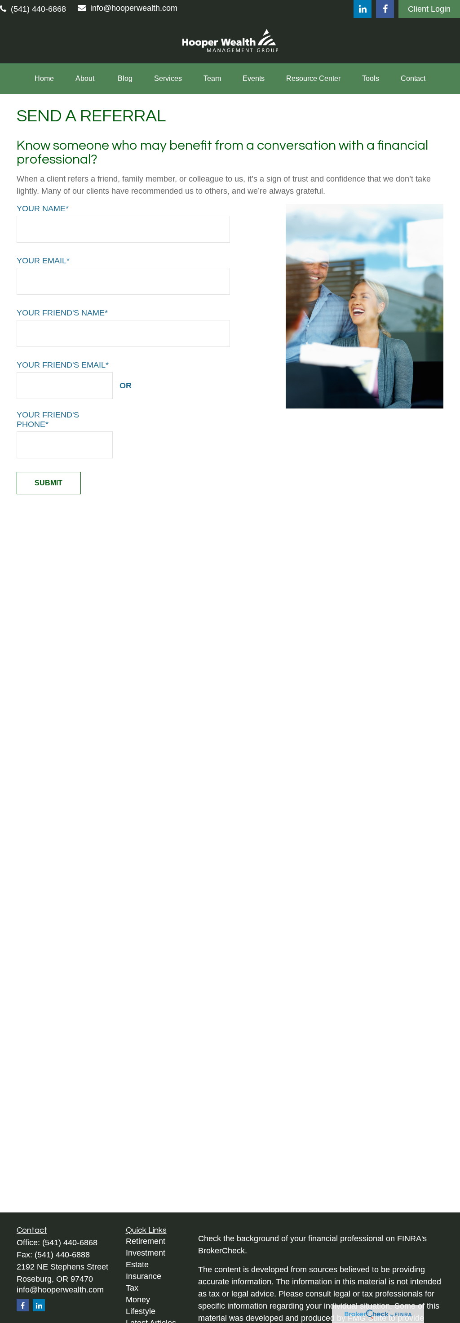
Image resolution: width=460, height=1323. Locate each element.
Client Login (429, 8)
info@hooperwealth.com (133, 8)
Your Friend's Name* (62, 312)
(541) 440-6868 (38, 8)
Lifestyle (140, 1311)
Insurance (143, 1276)
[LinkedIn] (363, 9)
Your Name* (43, 208)
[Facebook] (385, 9)
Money (138, 1299)
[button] (44, 79)
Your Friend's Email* (63, 364)
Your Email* (43, 260)
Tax (132, 1287)
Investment (145, 1252)
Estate (137, 1264)
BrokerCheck (221, 1250)
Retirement (145, 1241)
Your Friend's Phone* (48, 419)
